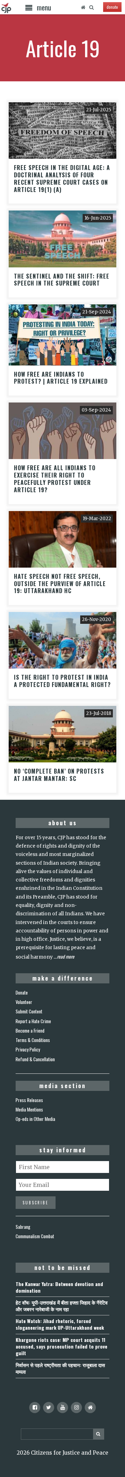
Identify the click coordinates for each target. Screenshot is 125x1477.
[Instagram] (76, 1407)
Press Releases (29, 1099)
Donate (22, 992)
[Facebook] (34, 1407)
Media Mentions (29, 1109)
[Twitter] (48, 1407)
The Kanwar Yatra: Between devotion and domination (59, 1287)
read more (65, 956)
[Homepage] (83, 7)
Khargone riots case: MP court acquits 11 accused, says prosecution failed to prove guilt (61, 1346)
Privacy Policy (28, 1049)
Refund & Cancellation (35, 1059)
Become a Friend (30, 1030)
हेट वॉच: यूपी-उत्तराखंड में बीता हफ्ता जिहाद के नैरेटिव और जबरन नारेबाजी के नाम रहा (62, 1306)
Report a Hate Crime (33, 1021)
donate (112, 7)
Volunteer (24, 1001)
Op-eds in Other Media (35, 1118)
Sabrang (23, 1226)
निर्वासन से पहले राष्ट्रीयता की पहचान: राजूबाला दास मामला (60, 1368)
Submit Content (29, 1011)
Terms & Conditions (33, 1039)
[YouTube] (62, 1407)
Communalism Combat (35, 1236)
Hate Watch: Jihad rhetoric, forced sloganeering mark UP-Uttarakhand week (60, 1324)
